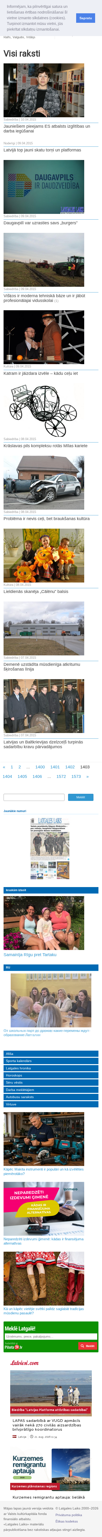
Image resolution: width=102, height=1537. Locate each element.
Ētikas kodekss (67, 1521)
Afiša (9, 1054)
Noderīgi (9, 143)
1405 (22, 776)
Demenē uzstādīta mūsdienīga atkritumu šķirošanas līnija (42, 667)
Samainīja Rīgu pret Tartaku (30, 954)
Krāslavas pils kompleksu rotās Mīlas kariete (46, 445)
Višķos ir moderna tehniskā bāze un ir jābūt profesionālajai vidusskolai (44, 298)
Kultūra (8, 366)
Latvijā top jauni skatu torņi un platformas (42, 150)
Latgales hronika (18, 1068)
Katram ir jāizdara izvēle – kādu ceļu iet (41, 373)
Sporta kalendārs (19, 1061)
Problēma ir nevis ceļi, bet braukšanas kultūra (47, 518)
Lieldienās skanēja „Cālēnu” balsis (36, 591)
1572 (61, 776)
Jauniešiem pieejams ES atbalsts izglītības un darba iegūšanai (47, 128)
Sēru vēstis (14, 1082)
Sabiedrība (11, 119)
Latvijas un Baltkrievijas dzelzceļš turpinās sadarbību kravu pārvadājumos (43, 744)
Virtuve (11, 1104)
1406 (37, 776)
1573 (76, 776)
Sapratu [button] (85, 18)
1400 (40, 767)
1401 (55, 767)
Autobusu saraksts (20, 1097)
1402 (70, 767)
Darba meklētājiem (20, 1090)
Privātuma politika (69, 1515)
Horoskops (14, 1075)
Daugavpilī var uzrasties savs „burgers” (41, 223)
